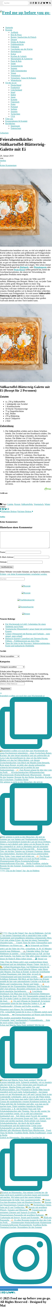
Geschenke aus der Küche (22, 49)
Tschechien (15, 114)
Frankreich (15, 87)
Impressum (15, 126)
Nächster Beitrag (24, 511)
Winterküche (16, 80)
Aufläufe (14, 32)
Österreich (15, 102)
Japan (13, 97)
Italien (13, 95)
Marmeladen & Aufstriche (22, 59)
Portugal (14, 107)
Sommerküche (17, 66)
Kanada (14, 99)
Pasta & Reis (16, 61)
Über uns (9, 119)
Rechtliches (10, 123)
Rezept (17, 504)
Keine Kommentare (8, 165)
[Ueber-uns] (26, 586)
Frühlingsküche (17, 44)
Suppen (14, 68)
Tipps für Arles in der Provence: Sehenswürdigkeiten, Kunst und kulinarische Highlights (27, 644)
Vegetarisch (15, 75)
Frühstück (15, 47)
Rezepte (8, 30)
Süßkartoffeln (27, 504)
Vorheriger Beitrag (9, 511)
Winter (47, 504)
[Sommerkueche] (26, 607)
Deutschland (16, 85)
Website (3, 562)
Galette (10, 504)
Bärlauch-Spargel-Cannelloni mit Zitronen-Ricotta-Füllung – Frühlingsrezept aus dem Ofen (26, 639)
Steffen (3, 160)
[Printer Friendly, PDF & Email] (47, 489)
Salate (13, 63)
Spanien (14, 111)
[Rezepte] (26, 593)
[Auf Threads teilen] (8, 509)
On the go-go (11, 83)
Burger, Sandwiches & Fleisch (23, 37)
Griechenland (16, 90)
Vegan (13, 73)
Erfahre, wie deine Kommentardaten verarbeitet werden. (23, 574)
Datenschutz (16, 128)
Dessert (14, 39)
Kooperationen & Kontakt (16, 121)
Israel (13, 92)
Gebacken (4, 133)
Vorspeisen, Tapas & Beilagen (23, 78)
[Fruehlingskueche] (26, 600)
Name (2, 552)
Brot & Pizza (16, 35)
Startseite (9, 27)
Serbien (14, 109)
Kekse (13, 54)
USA (13, 116)
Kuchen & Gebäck (19, 56)
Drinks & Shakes (18, 42)
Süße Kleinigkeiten (19, 71)
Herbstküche (16, 51)
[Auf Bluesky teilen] (6, 509)
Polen (13, 104)
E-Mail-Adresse (6, 557)
